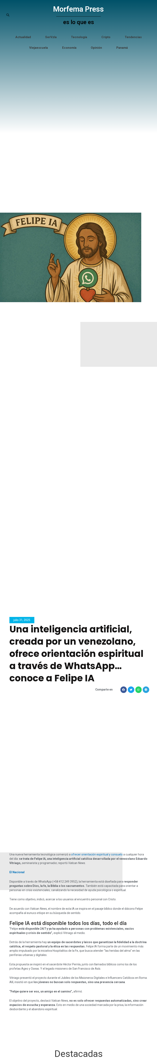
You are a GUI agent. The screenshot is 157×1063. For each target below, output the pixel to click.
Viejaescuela (38, 48)
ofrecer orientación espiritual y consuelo (97, 854)
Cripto (105, 37)
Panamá (122, 48)
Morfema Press (78, 9)
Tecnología (79, 37)
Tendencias (133, 37)
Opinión (96, 48)
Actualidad (23, 37)
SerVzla (51, 37)
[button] (123, 689)
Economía (69, 48)
